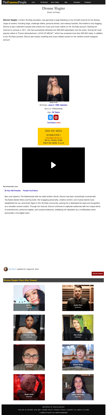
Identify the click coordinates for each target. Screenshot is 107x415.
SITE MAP (37, 410)
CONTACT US (72, 410)
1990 (57, 105)
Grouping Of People (50, 407)
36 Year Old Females (13, 190)
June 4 (51, 105)
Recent (62, 407)
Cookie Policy (48, 410)
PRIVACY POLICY (60, 410)
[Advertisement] (41, 58)
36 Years (56, 112)
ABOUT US (81, 410)
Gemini (63, 105)
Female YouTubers (30, 190)
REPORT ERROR (98, 274)
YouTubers (51, 122)
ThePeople (15, 2)
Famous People (47, 412)
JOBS (87, 410)
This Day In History (26, 410)
